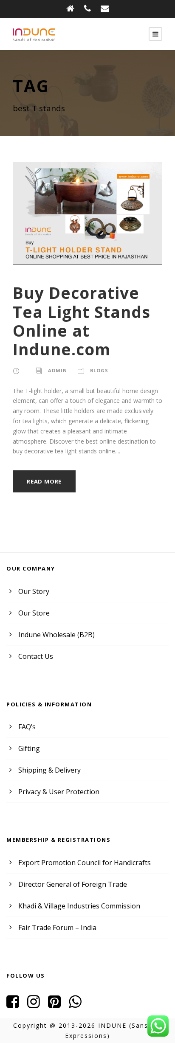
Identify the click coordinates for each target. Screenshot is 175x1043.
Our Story (33, 591)
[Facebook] (15, 1004)
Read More (44, 481)
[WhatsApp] (78, 1004)
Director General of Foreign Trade (72, 884)
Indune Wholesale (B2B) (56, 634)
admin (57, 370)
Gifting (29, 748)
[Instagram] (36, 1004)
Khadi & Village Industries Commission (79, 906)
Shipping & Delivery (49, 770)
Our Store (34, 613)
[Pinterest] (57, 1004)
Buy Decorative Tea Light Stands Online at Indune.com (81, 321)
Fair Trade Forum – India (57, 927)
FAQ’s (27, 726)
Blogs (99, 370)
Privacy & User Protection (58, 791)
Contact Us (35, 656)
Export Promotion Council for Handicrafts (84, 862)
